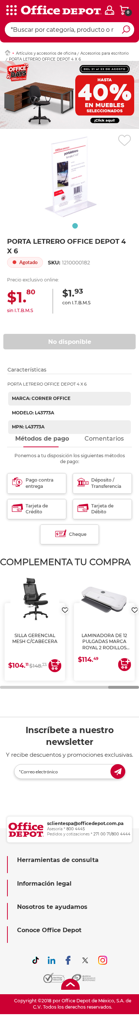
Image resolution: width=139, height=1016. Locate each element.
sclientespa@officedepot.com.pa (85, 823)
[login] (109, 10)
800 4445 (75, 829)
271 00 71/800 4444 (111, 834)
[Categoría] (11, 10)
